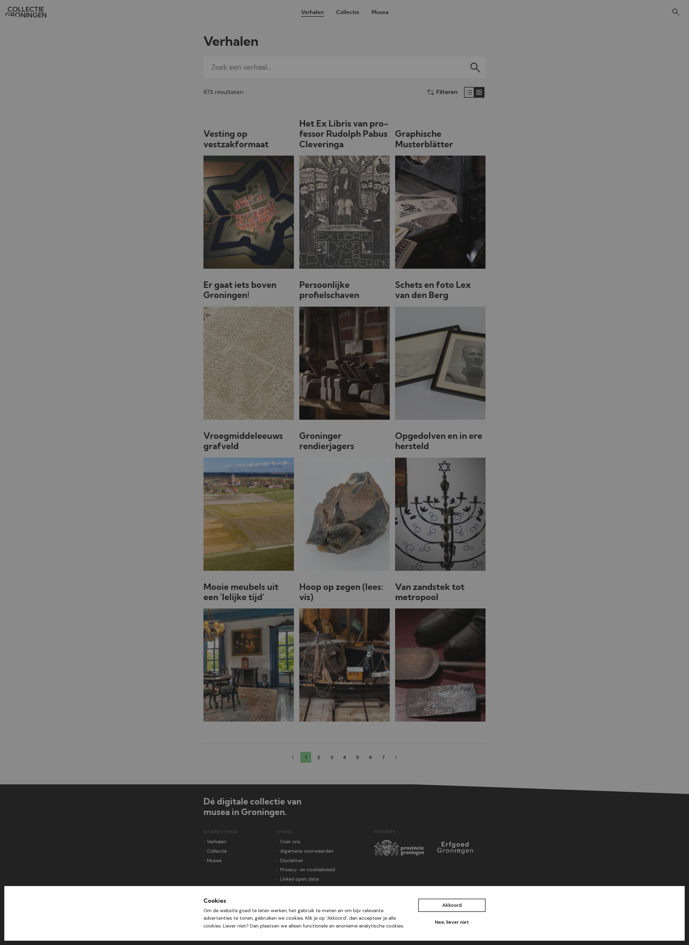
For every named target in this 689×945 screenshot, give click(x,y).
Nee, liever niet (452, 922)
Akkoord (452, 905)
